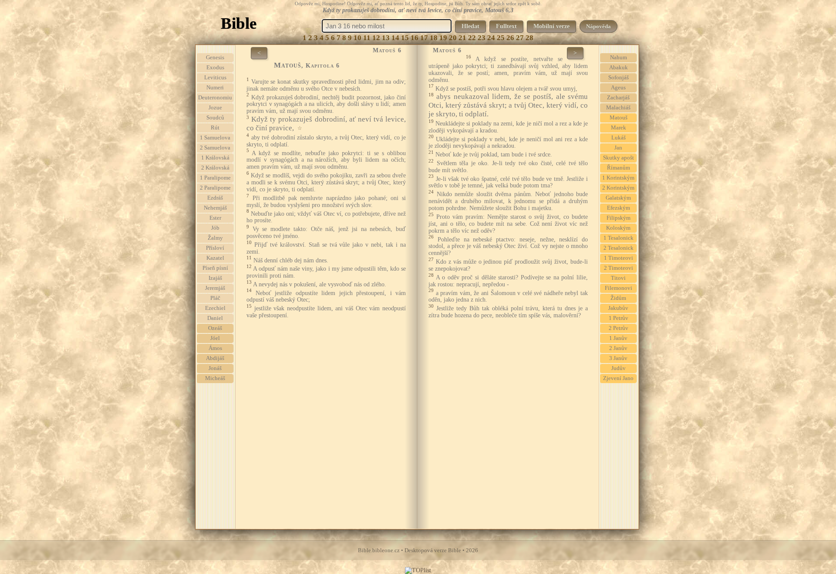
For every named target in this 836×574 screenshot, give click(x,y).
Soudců (215, 118)
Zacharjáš (618, 98)
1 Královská (215, 158)
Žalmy (215, 238)
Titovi (618, 278)
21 (462, 38)
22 (472, 38)
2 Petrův (618, 328)
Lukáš (618, 138)
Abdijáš (215, 358)
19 (443, 38)
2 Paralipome (215, 188)
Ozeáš (215, 328)
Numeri (215, 88)
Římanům (618, 168)
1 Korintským (618, 178)
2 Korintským (618, 188)
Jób (215, 228)
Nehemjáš (215, 208)
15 (405, 38)
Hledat (470, 26)
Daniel (215, 318)
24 (491, 38)
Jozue (215, 108)
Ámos (215, 348)
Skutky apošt (618, 158)
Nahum (618, 57)
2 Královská (215, 168)
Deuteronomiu (215, 98)
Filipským (618, 218)
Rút (215, 128)
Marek (618, 128)
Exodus (215, 68)
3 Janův (618, 358)
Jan (618, 148)
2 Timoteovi (618, 268)
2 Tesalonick (618, 248)
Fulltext (506, 26)
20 (453, 38)
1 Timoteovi (618, 258)
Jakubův (618, 308)
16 (414, 38)
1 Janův (618, 338)
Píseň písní (215, 268)
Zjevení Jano (618, 378)
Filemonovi (618, 288)
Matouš (618, 118)
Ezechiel (215, 308)
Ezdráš (215, 198)
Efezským (618, 208)
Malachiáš (618, 108)
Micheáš (215, 378)
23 (481, 38)
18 (434, 38)
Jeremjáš (215, 288)
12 (376, 38)
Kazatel (215, 258)
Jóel (215, 338)
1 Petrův (618, 318)
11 (367, 38)
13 (386, 38)
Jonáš (215, 368)
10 (357, 38)
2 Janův (618, 348)
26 (510, 38)
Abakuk (618, 68)
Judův (618, 368)
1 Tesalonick (618, 238)
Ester (215, 218)
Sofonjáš (618, 78)
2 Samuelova (215, 148)
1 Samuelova (215, 138)
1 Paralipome (215, 178)
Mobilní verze (551, 26)
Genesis (215, 57)
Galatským (618, 198)
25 (501, 38)
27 (520, 38)
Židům (618, 298)
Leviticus (215, 78)
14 (395, 38)
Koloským (618, 228)
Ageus (618, 88)
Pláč (215, 298)
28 (529, 38)
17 (424, 38)
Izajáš (215, 278)
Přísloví (215, 248)
